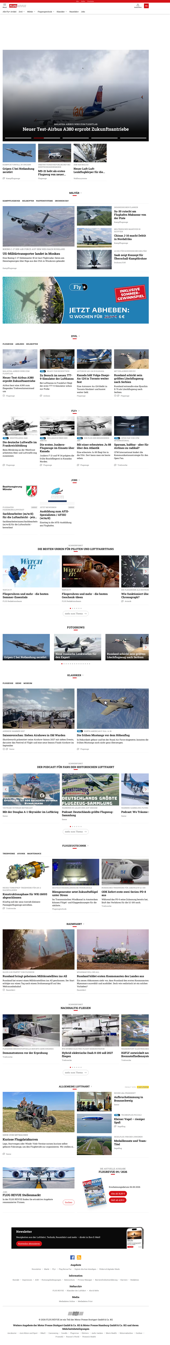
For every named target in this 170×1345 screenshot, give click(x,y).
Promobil (59, 1336)
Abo (77, 1)
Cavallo (64, 1333)
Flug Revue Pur (65, 1269)
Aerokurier (12, 1333)
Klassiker (61, 11)
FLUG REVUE (58, 1290)
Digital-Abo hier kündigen (85, 1269)
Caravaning (53, 1333)
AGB (37, 1280)
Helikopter (28, 201)
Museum (28, 683)
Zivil (20, 11)
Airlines (19, 344)
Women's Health (89, 1336)
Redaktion (134, 1280)
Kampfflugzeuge (11, 201)
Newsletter (36, 1269)
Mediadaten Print (85, 1301)
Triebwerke (9, 853)
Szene (18, 683)
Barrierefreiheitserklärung (106, 1280)
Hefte (83, 1)
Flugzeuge (8, 344)
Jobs (83, 11)
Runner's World (72, 1336)
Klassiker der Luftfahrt (76, 1290)
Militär (30, 11)
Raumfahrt (74, 11)
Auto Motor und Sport (29, 1333)
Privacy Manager (85, 1280)
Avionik (21, 853)
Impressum (27, 1280)
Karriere (124, 1280)
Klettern (85, 1333)
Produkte (90, 1)
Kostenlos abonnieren (29, 1243)
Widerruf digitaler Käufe (109, 1269)
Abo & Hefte (94, 1290)
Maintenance (34, 853)
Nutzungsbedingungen (51, 1280)
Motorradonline (126, 1333)
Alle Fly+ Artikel (9, 11)
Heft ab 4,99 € (117, 1200)
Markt (46, 1269)
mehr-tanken (97, 1333)
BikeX (43, 1333)
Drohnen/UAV (62, 201)
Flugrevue (74, 1333)
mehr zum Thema (74, 613)
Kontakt (16, 1280)
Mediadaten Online (67, 1301)
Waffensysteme (44, 201)
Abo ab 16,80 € (118, 1193)
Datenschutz (69, 1280)
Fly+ (74, 410)
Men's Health (111, 1333)
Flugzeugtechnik (45, 11)
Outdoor (139, 1333)
